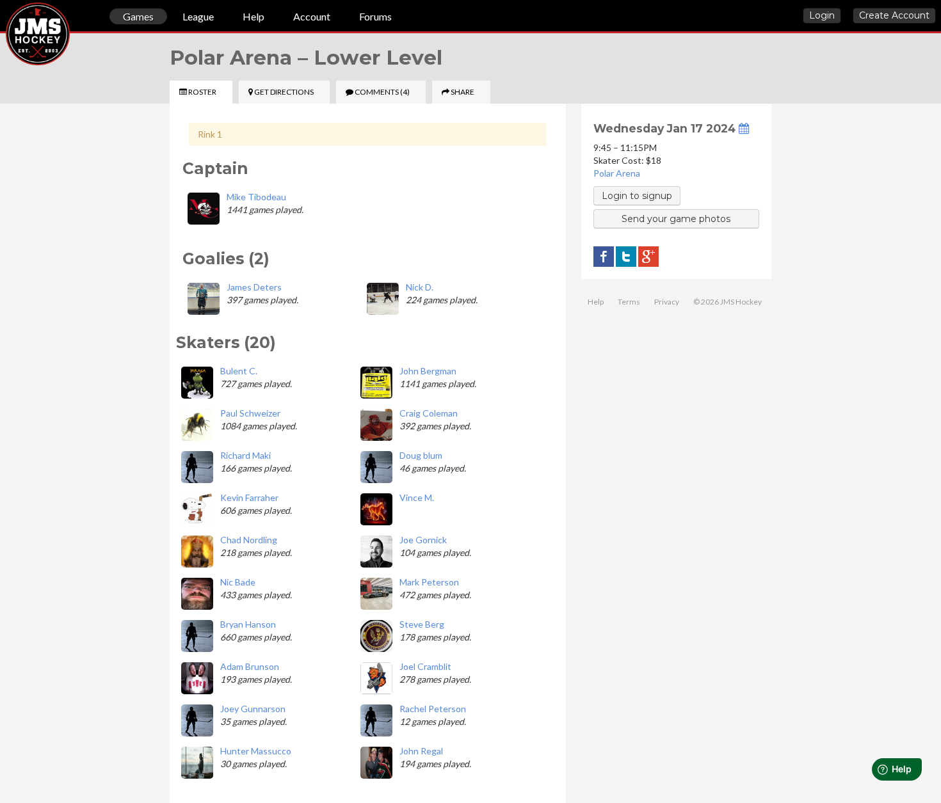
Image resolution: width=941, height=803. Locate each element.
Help (253, 16)
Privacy (666, 301)
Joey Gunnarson (253, 708)
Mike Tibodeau (256, 196)
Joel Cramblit (425, 666)
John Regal (421, 750)
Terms (629, 301)
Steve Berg (421, 624)
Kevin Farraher (249, 497)
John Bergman (427, 370)
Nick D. (419, 287)
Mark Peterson (429, 581)
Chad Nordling (248, 539)
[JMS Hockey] (6, 17)
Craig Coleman (428, 413)
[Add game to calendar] (744, 128)
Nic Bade (237, 581)
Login (822, 15)
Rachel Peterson (432, 708)
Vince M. (416, 497)
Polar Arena (616, 173)
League (198, 16)
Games (138, 16)
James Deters (254, 287)
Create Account (894, 15)
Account (311, 16)
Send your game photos (676, 219)
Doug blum (420, 455)
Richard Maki (245, 455)
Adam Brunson (249, 666)
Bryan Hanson (248, 624)
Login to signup (637, 196)
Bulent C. (238, 370)
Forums (375, 16)
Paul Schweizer (250, 413)
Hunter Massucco (255, 750)
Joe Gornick (423, 539)
